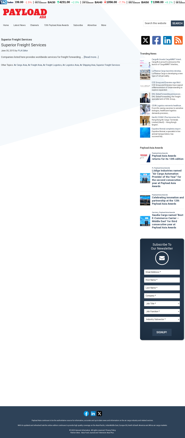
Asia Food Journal (88, 432)
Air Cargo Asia (20, 65)
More (104, 25)
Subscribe (78, 25)
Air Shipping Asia (87, 65)
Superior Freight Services (23, 45)
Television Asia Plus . (107, 432)
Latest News (19, 25)
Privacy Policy (111, 430)
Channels (34, 25)
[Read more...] (91, 57)
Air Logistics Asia (71, 65)
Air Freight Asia (35, 65)
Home (6, 25)
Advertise (92, 25)
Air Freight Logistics (52, 65)
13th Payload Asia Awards (56, 25)
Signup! (161, 332)
